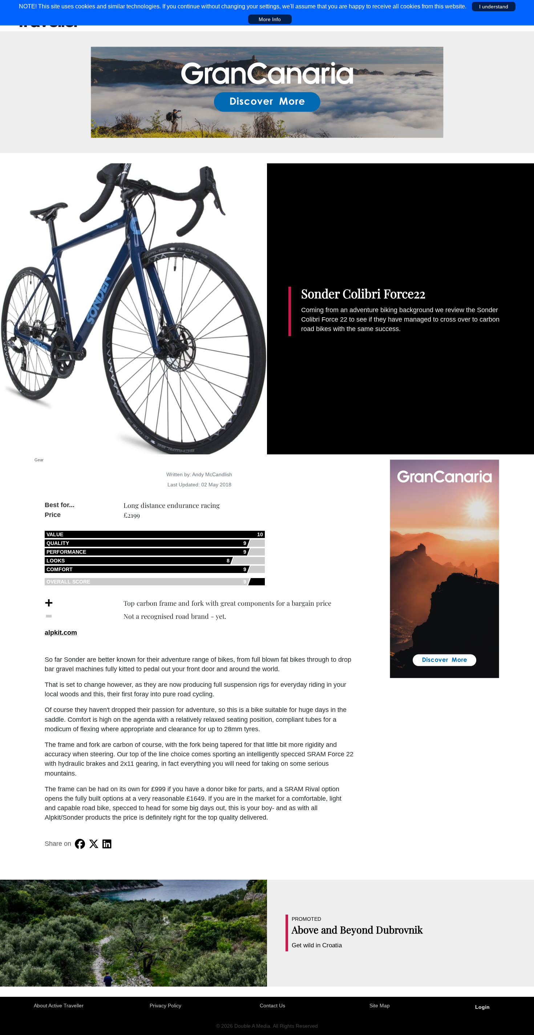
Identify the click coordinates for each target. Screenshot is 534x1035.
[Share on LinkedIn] (107, 844)
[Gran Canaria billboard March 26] (267, 91)
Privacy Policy (165, 1005)
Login (482, 1007)
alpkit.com (61, 632)
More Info (270, 19)
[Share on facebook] (80, 844)
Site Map (379, 1005)
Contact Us (272, 1005)
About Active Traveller (59, 1005)
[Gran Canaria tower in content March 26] (444, 568)
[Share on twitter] (94, 844)
